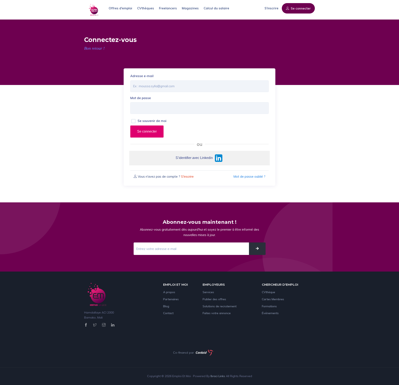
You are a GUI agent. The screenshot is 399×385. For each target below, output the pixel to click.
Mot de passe (140, 98)
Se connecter (300, 8)
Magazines (190, 8)
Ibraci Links (218, 376)
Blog (166, 306)
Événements (270, 313)
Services (208, 292)
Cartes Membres (273, 299)
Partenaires (171, 299)
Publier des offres (214, 299)
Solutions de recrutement (219, 306)
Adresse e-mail (142, 76)
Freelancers (168, 8)
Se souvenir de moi (152, 121)
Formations (269, 306)
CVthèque (268, 292)
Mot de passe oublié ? (249, 176)
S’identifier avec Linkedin (195, 158)
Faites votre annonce (217, 313)
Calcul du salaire (216, 8)
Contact (168, 313)
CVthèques (145, 8)
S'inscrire (271, 8)
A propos (169, 292)
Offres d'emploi (120, 8)
